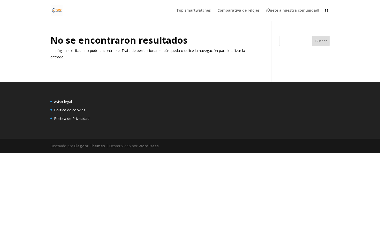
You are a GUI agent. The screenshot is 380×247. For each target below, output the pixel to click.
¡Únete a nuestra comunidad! (292, 11)
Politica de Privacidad (71, 118)
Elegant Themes (89, 145)
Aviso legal (63, 101)
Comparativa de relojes (238, 11)
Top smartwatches (193, 11)
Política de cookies (69, 109)
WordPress (149, 145)
